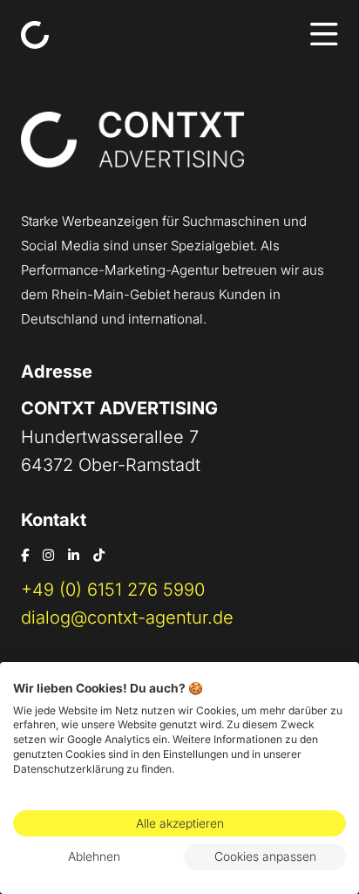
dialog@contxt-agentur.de (127, 617)
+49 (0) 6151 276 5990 (113, 589)
